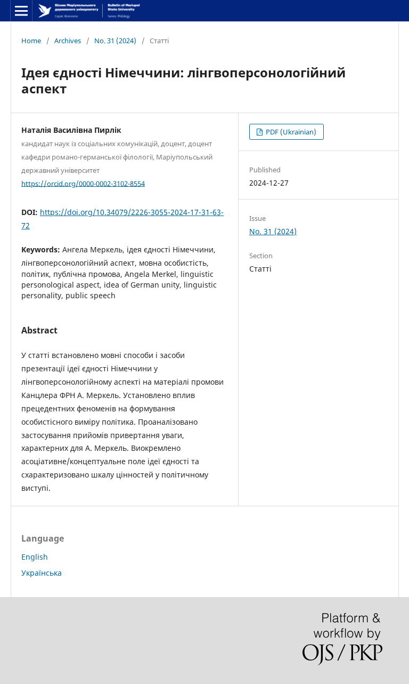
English (34, 557)
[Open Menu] (21, 10)
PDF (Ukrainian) (290, 132)
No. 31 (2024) (115, 40)
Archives (67, 40)
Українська (41, 573)
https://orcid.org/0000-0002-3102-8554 (83, 183)
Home (31, 40)
